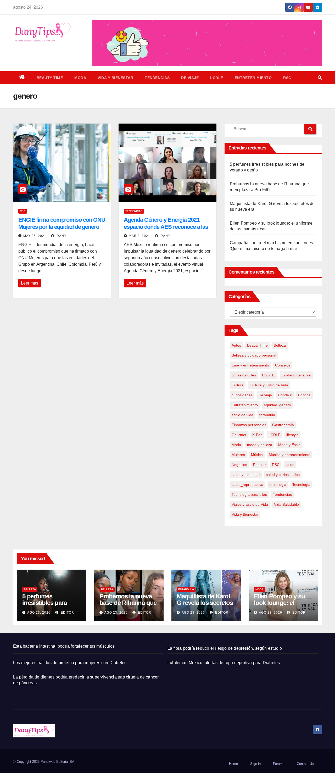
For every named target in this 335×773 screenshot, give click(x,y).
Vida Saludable (286, 504)
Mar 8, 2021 (139, 236)
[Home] (22, 77)
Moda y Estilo (289, 445)
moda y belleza (259, 445)
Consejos (283, 365)
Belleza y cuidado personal (254, 355)
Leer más (29, 283)
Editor (67, 612)
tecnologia (277, 484)
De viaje (190, 78)
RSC (287, 78)
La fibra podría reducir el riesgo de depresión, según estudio (225, 648)
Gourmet (239, 435)
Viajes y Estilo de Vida (250, 504)
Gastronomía (283, 425)
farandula (267, 415)
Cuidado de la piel (296, 375)
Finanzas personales (249, 425)
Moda (80, 78)
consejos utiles (244, 375)
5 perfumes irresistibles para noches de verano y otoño (48, 606)
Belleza (280, 345)
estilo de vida (242, 415)
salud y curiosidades (283, 474)
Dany (60, 236)
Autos (236, 345)
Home (233, 764)
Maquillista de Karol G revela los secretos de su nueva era (205, 603)
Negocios (239, 465)
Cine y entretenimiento (250, 365)
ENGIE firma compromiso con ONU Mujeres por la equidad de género (61, 223)
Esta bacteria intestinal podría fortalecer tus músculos (64, 646)
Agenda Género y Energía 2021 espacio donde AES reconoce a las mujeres (166, 226)
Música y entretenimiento (289, 455)
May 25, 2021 (34, 236)
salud (290, 465)
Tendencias (157, 78)
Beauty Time (50, 78)
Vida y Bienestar (115, 78)
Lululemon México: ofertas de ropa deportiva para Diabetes (224, 662)
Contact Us (305, 764)
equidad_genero (277, 405)
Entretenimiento (253, 78)
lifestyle (292, 435)
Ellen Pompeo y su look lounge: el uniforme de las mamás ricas (279, 606)
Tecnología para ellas (249, 494)
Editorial (304, 395)
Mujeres (238, 455)
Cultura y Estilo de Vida (269, 385)
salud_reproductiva (247, 484)
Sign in (255, 764)
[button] (320, 77)
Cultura (238, 385)
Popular (259, 465)
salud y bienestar (246, 474)
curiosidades (242, 395)
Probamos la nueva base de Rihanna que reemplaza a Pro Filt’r (128, 603)
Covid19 (269, 375)
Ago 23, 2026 (39, 612)
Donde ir (285, 395)
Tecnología (301, 484)
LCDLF (216, 78)
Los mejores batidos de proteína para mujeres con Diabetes (69, 662)
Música (257, 455)
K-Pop (257, 435)
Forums (278, 764)
